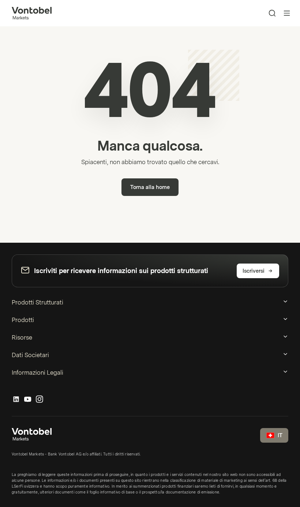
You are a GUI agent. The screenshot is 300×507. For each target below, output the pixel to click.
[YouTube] (27, 399)
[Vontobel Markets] (32, 13)
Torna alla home (150, 187)
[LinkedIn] (16, 399)
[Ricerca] (272, 13)
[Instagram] (39, 399)
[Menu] (287, 13)
